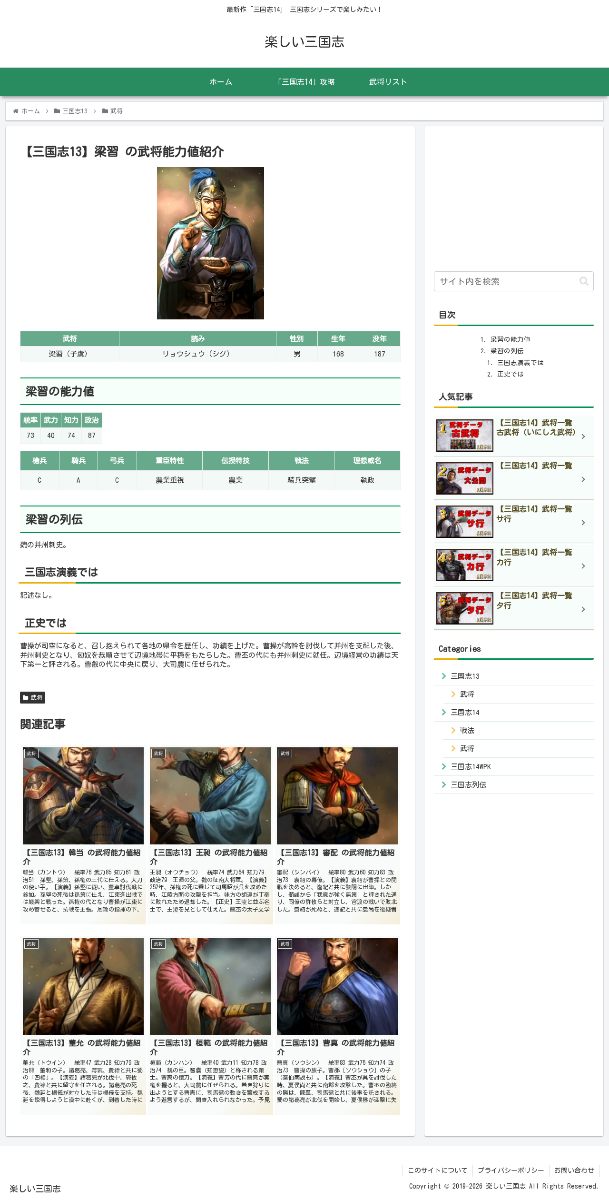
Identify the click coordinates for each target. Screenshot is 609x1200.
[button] (584, 281)
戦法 (467, 730)
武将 (35, 697)
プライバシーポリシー (511, 1170)
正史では (510, 374)
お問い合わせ (574, 1170)
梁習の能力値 (510, 339)
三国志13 (465, 675)
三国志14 (465, 711)
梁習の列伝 (507, 350)
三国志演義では (520, 362)
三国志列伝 (468, 784)
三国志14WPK (471, 766)
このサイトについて (438, 1170)
